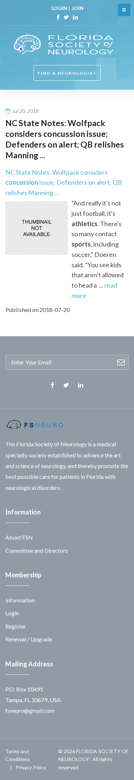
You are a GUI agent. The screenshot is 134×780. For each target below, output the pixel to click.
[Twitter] (66, 17)
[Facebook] (58, 17)
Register (15, 626)
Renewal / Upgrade (28, 639)
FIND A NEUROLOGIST (67, 73)
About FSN (19, 537)
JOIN (78, 8)
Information (20, 600)
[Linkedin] (75, 17)
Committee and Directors (36, 550)
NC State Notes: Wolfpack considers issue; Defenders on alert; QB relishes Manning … (63, 182)
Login (12, 613)
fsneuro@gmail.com (29, 710)
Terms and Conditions (17, 755)
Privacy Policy (31, 767)
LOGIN (59, 8)
